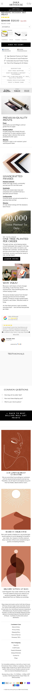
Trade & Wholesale (16, 650)
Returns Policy (16, 627)
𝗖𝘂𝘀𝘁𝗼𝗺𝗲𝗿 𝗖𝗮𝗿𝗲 (16, 624)
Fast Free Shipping (16, 70)
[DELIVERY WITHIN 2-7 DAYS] (16, 566)
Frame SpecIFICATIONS (16, 80)
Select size (6, 23)
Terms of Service (16, 634)
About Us (16, 645)
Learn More (11, 259)
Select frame (6, 30)
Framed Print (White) (24, 34)
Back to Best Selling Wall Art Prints (16, 415)
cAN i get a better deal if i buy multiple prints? (16, 77)
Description (16, 68)
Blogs (15, 658)
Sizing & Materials (16, 653)
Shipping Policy (16, 632)
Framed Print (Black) (18, 34)
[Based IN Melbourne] (16, 509)
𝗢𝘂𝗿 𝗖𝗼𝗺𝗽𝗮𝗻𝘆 (16, 642)
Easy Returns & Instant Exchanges (15, 73)
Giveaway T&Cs (16, 637)
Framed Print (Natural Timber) (5, 34)
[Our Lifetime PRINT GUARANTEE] (16, 450)
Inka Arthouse (16, 3)
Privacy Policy (16, 629)
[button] (5, 17)
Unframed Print (11, 34)
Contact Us (16, 655)
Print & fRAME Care (16, 82)
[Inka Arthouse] (5, 318)
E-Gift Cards (16, 647)
